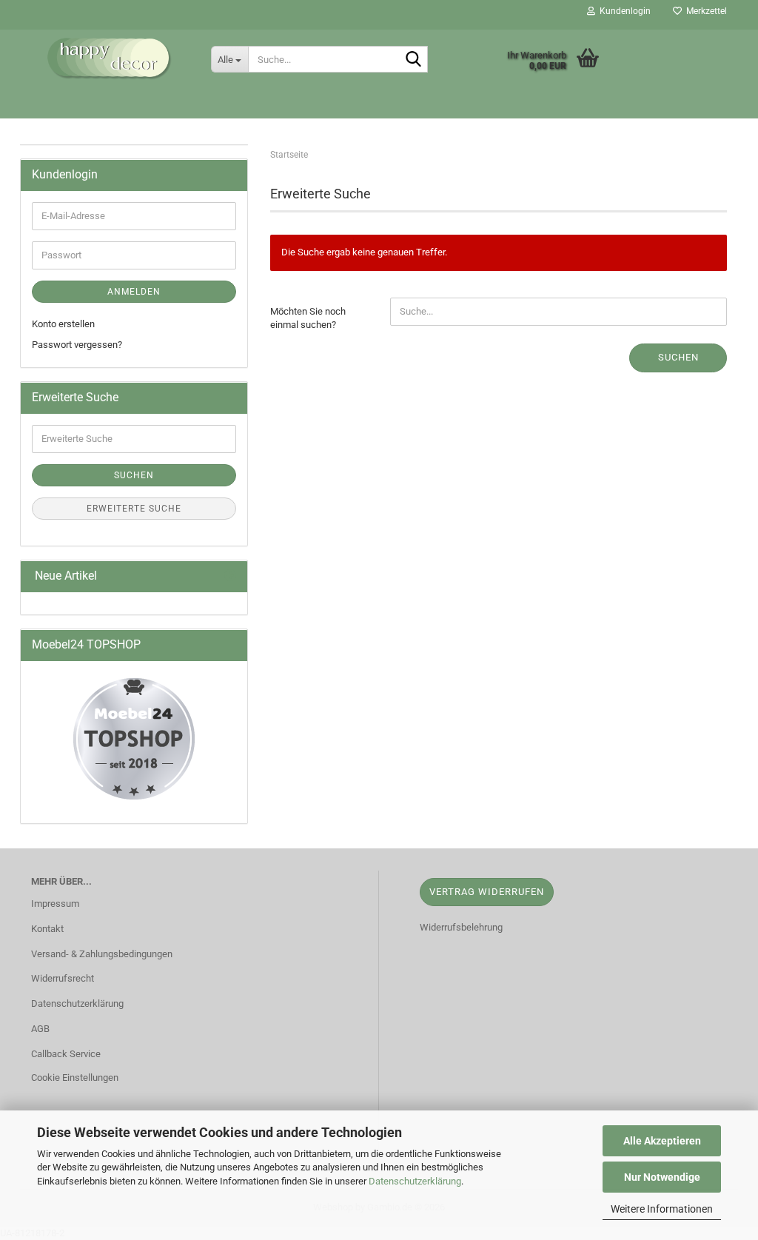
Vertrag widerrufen (486, 891)
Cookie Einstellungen (74, 1077)
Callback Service (66, 1053)
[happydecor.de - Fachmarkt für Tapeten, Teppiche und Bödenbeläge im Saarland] (110, 59)
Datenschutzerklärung (415, 1181)
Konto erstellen (63, 323)
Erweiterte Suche (134, 508)
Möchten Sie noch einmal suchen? (308, 318)
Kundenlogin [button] (623, 11)
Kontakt (47, 928)
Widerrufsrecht (62, 978)
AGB (40, 1028)
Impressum (55, 903)
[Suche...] (414, 60)
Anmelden (134, 291)
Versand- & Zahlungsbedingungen (101, 953)
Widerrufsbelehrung (461, 927)
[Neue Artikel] (230, 576)
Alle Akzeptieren (662, 1141)
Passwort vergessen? (77, 344)
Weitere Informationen (662, 1209)
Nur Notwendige (662, 1177)
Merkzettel (704, 11)
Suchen (678, 357)
